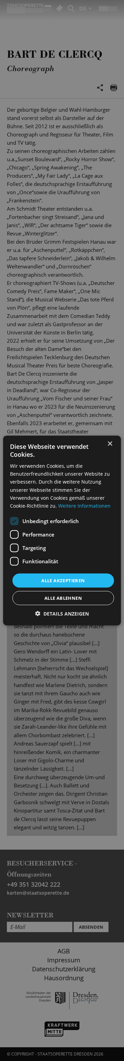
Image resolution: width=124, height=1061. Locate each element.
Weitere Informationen (84, 505)
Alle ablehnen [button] (63, 598)
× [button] (109, 443)
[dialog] (62, 530)
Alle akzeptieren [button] (63, 580)
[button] (62, 613)
